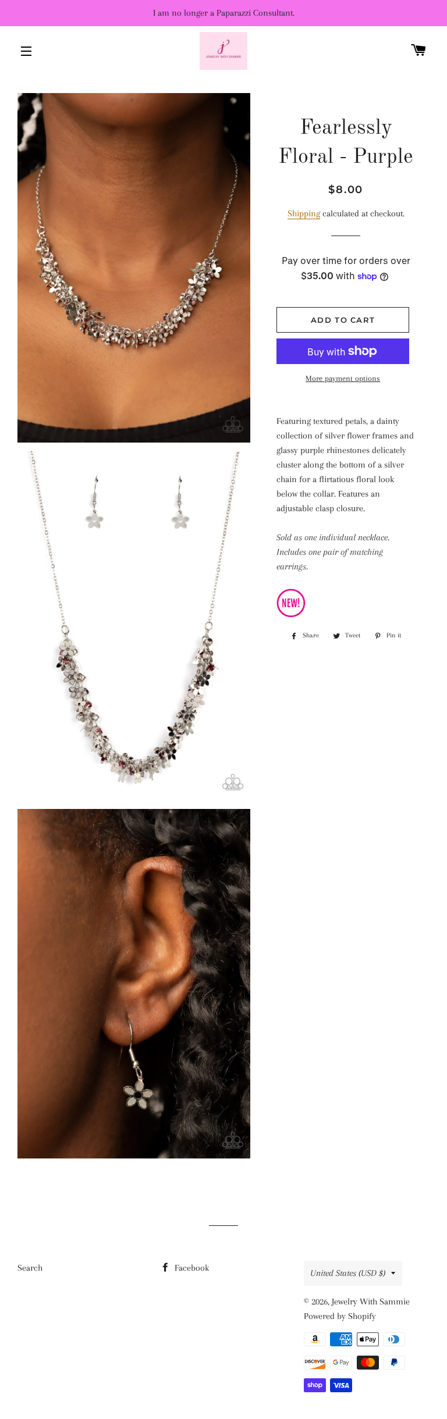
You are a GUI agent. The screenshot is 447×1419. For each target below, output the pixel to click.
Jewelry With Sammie (371, 1301)
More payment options (343, 378)
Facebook (190, 1268)
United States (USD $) (347, 1273)
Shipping (304, 213)
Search (29, 1268)
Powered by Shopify (340, 1316)
